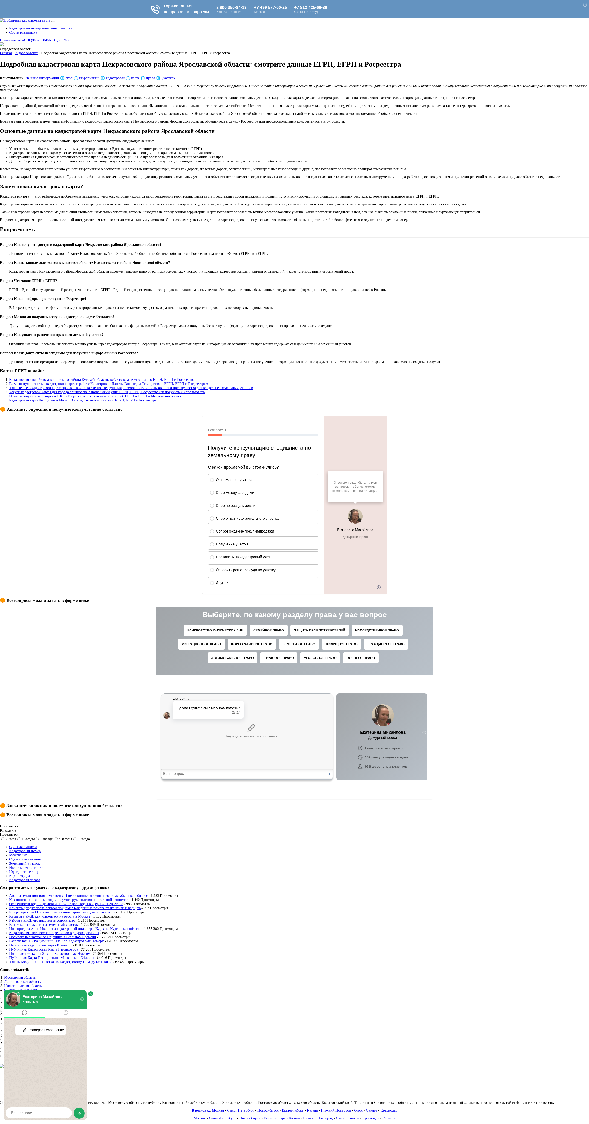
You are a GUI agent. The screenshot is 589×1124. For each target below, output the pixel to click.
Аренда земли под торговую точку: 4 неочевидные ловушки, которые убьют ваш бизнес (78, 895)
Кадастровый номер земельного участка (40, 28)
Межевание (18, 855)
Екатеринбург (293, 1110)
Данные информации (42, 78)
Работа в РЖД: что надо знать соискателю (42, 920)
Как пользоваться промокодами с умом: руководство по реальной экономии (68, 900)
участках (168, 78)
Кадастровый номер (25, 851)
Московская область (20, 977)
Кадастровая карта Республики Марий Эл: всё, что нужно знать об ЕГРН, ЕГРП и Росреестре (82, 400)
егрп (69, 78)
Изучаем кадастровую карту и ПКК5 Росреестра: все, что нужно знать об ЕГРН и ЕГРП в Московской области (96, 396)
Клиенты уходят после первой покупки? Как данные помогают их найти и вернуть (75, 908)
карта (135, 78)
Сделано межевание (25, 859)
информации (89, 78)
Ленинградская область (22, 982)
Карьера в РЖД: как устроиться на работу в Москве (49, 916)
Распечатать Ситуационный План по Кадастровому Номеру (56, 941)
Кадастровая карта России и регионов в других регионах (54, 933)
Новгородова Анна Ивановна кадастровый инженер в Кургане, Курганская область (75, 929)
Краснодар (389, 1110)
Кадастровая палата (24, 880)
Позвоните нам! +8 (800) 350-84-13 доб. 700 (34, 40)
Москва (218, 1110)
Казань (312, 1110)
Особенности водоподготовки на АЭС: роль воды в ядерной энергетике (66, 904)
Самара (371, 1110)
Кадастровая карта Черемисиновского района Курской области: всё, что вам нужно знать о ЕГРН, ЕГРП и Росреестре (101, 379)
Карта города (19, 876)
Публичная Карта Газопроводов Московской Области (51, 958)
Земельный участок (24, 863)
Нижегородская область (23, 986)
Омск (358, 1110)
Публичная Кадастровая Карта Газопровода (43, 949)
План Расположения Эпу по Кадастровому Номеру (49, 953)
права (150, 78)
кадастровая (115, 78)
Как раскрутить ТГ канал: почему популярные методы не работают (62, 912)
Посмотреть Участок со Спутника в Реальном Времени (52, 937)
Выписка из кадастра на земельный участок (43, 924)
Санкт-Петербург (240, 1110)
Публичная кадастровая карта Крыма (38, 945)
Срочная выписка (23, 32)
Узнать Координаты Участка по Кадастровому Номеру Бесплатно (60, 962)
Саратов (388, 1118)
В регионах (201, 1110)
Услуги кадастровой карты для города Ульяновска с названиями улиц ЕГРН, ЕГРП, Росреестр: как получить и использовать (107, 392)
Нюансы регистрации (26, 867)
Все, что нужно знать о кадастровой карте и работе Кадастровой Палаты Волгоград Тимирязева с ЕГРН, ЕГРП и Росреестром (108, 384)
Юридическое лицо (24, 872)
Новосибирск (268, 1110)
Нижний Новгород (336, 1110)
